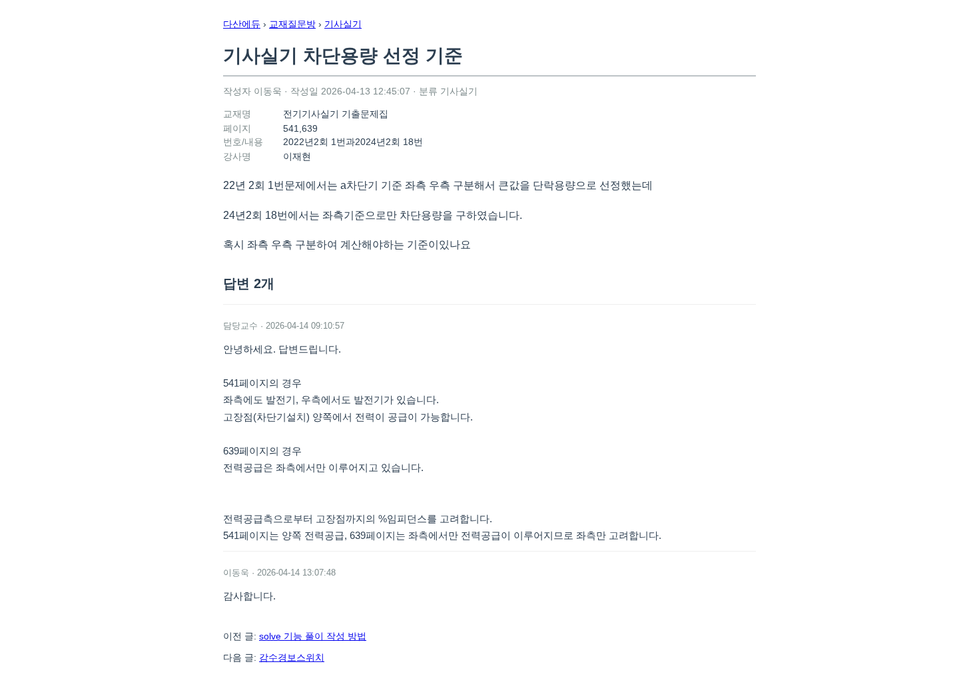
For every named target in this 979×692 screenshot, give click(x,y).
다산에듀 (241, 24)
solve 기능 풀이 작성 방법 (312, 636)
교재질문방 (292, 24)
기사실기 (343, 24)
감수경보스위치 (291, 657)
